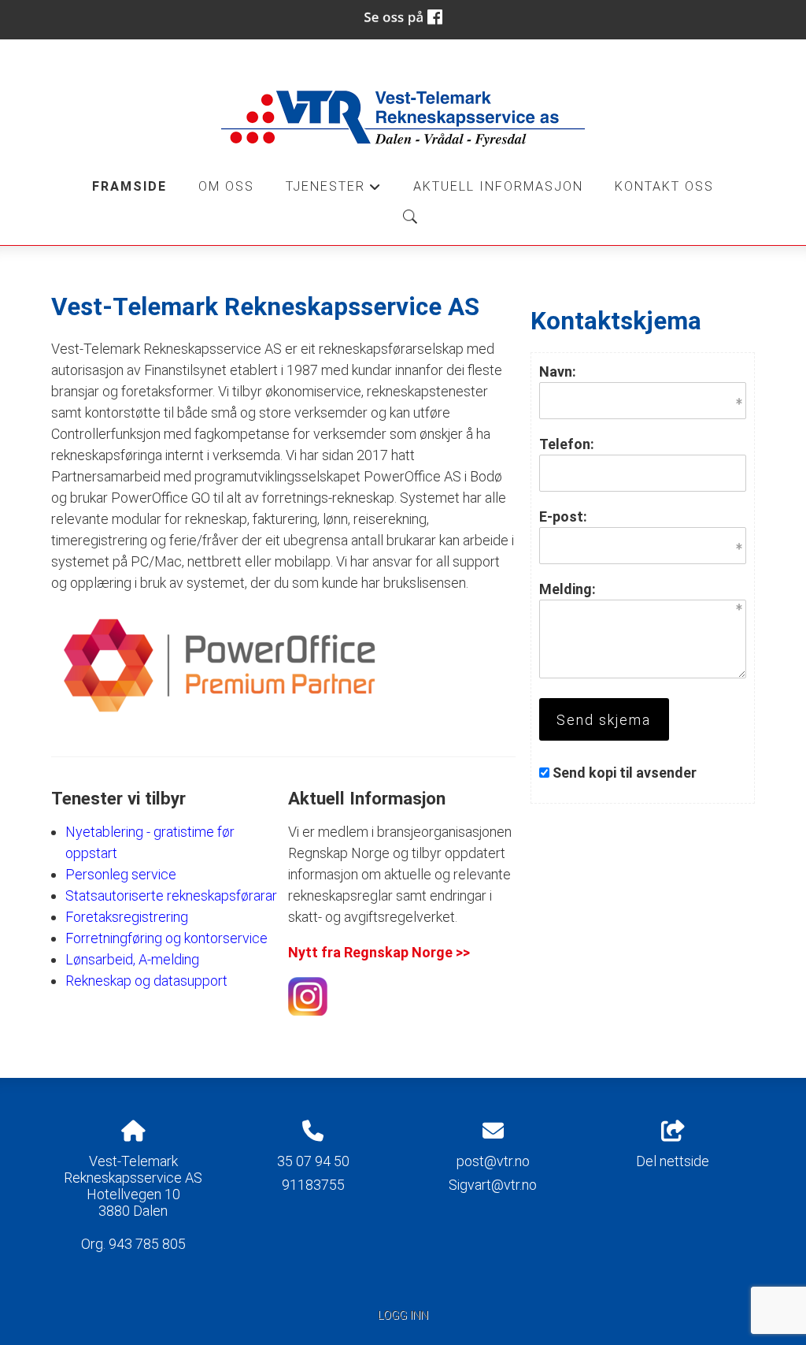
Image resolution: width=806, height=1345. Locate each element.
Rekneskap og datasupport (146, 980)
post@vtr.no (493, 1161)
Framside (129, 186)
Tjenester (333, 190)
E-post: (563, 516)
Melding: (567, 589)
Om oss (226, 186)
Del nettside (672, 1161)
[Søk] (410, 216)
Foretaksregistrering (126, 916)
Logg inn (403, 1315)
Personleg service (120, 874)
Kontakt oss (664, 186)
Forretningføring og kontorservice (166, 938)
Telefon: (566, 444)
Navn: (557, 371)
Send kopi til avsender (625, 772)
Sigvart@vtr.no (493, 1184)
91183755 (313, 1184)
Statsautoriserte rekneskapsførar (165, 895)
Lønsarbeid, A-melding (132, 959)
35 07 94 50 (313, 1161)
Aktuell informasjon (498, 186)
